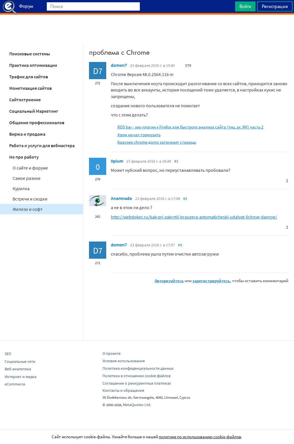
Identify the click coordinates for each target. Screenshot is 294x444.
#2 (185, 198)
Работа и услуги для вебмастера (42, 145)
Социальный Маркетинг (33, 111)
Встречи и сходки (30, 199)
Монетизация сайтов (30, 88)
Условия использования (123, 360)
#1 (176, 161)
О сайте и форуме (30, 168)
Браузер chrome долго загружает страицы (156, 142)
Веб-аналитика (18, 368)
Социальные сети (20, 361)
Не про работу (24, 157)
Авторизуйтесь (169, 280)
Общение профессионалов (36, 122)
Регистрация (275, 6)
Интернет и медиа (20, 376)
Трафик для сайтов (28, 76)
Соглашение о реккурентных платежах (136, 383)
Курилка (21, 188)
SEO (8, 353)
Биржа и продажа (27, 134)
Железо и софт (27, 209)
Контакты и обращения (123, 390)
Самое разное (26, 178)
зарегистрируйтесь (211, 280)
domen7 (119, 65)
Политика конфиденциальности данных (137, 368)
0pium (117, 161)
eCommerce (15, 384)
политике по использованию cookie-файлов (200, 436)
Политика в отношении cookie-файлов (136, 375)
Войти (245, 6)
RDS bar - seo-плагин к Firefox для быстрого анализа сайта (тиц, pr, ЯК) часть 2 (190, 127)
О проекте (111, 353)
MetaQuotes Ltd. (137, 404)
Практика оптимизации (33, 65)
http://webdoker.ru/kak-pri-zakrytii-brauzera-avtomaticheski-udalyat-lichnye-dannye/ (194, 217)
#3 (180, 245)
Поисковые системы (29, 54)
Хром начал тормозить (138, 134)
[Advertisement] (147, 29)
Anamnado (121, 198)
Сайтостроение (25, 99)
